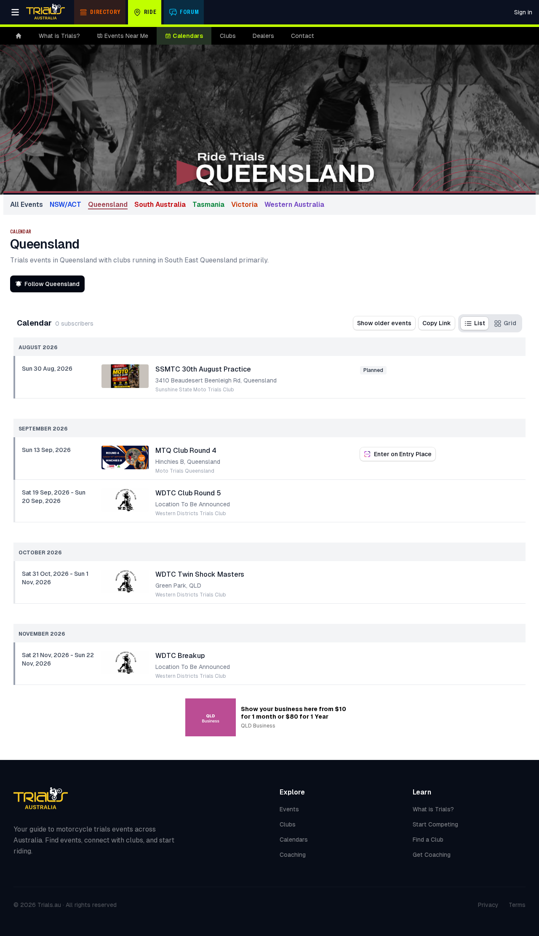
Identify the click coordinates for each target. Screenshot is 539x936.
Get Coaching (432, 854)
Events (289, 809)
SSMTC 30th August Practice (203, 369)
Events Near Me (126, 35)
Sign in (523, 12)
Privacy (488, 904)
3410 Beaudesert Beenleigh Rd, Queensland (216, 380)
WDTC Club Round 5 (188, 493)
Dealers (263, 35)
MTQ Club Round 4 (185, 451)
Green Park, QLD (178, 585)
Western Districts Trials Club (190, 513)
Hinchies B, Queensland (187, 461)
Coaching (293, 854)
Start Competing (435, 824)
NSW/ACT (65, 205)
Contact (302, 35)
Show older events (384, 323)
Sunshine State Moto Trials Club (194, 390)
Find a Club (428, 839)
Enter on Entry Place (403, 454)
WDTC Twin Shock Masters (199, 574)
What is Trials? (59, 35)
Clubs (228, 35)
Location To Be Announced (192, 504)
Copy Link (436, 323)
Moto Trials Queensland (184, 471)
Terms (517, 904)
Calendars (188, 35)
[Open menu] (15, 12)
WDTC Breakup (180, 656)
